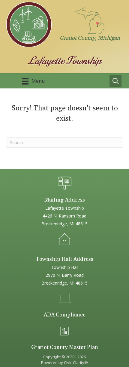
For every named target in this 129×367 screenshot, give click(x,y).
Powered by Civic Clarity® (64, 362)
